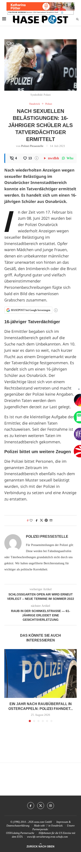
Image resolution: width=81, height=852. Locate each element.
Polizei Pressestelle (32, 146)
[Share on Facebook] (36, 520)
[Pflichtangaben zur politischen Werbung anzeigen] (62, 12)
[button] (8, 685)
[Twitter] (40, 805)
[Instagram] (50, 805)
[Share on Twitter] (41, 520)
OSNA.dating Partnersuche (20, 833)
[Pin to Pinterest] (46, 520)
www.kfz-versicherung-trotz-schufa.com (47, 836)
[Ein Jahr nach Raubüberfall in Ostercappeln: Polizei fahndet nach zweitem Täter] (40, 673)
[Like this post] (31, 520)
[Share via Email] (50, 520)
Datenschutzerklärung (17, 825)
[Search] (77, 19)
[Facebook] (30, 805)
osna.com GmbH (43, 821)
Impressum (62, 821)
